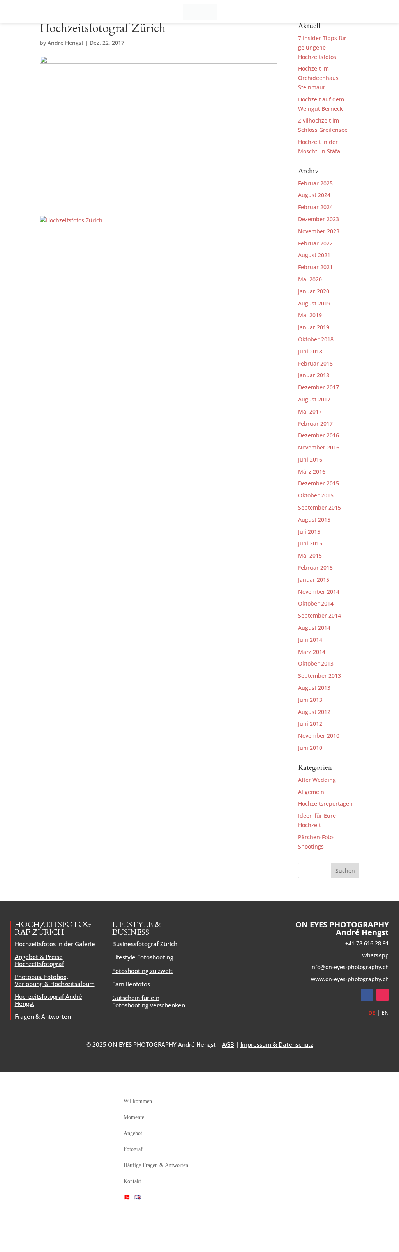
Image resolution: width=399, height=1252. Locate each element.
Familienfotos (131, 984)
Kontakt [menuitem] (132, 1181)
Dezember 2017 (318, 387)
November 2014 (318, 591)
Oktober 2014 (316, 603)
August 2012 (314, 712)
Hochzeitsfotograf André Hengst (48, 1000)
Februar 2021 (315, 267)
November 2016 (318, 447)
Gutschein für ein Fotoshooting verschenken (148, 1001)
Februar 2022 (315, 243)
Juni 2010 (310, 747)
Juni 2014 (310, 639)
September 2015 (319, 507)
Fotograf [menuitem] (133, 1149)
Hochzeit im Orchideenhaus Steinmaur (318, 78)
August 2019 (314, 303)
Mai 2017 (310, 411)
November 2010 (318, 735)
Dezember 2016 (318, 435)
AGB (228, 1044)
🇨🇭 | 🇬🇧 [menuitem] (132, 1197)
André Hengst (65, 42)
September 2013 (319, 675)
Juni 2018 (310, 351)
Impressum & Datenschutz (276, 1044)
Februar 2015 (315, 567)
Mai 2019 (310, 315)
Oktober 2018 (316, 339)
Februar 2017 (315, 423)
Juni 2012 (310, 723)
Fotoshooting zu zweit (142, 971)
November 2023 (318, 231)
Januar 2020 (313, 291)
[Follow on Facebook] (367, 995)
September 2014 (319, 615)
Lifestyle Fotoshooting (142, 957)
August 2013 (314, 687)
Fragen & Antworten (43, 1016)
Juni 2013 (310, 699)
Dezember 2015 (318, 483)
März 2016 (311, 471)
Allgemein (311, 792)
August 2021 (314, 255)
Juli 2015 (309, 531)
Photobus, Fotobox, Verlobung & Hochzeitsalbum (55, 980)
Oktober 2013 (316, 663)
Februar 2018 (315, 363)
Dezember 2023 (318, 219)
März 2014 (311, 651)
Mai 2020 (310, 279)
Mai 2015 (310, 555)
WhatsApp (375, 955)
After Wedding (317, 779)
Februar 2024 (315, 207)
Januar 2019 (313, 327)
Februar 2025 (315, 183)
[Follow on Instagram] (382, 995)
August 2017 (314, 399)
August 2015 (314, 519)
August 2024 (314, 195)
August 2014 (314, 627)
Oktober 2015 (316, 495)
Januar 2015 (313, 579)
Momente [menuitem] (134, 1117)
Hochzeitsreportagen (325, 803)
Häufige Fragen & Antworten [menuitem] (156, 1165)
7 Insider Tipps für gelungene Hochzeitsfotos (322, 47)
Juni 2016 (310, 459)
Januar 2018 (313, 375)
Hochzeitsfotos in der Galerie (55, 944)
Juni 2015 (310, 543)
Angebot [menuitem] (133, 1133)
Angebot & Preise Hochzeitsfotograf (39, 960)
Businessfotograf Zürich (144, 944)
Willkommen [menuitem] (138, 1101)
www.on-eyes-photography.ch (350, 979)
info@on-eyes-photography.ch (349, 967)
